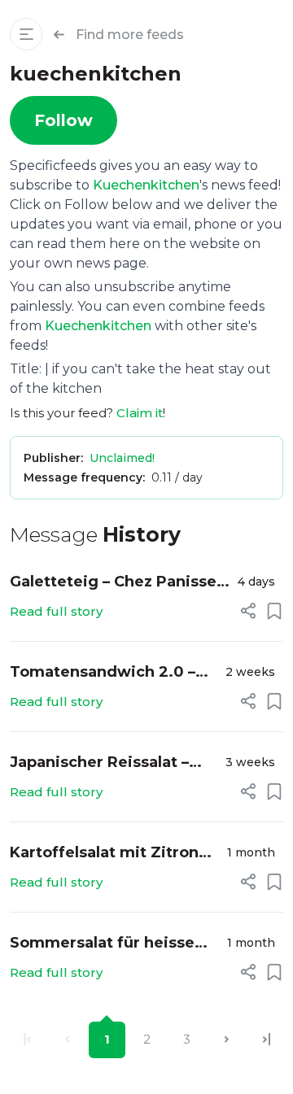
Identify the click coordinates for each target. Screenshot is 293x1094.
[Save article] (274, 611)
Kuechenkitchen (146, 185)
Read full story (56, 611)
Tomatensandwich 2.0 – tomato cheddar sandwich (112, 673)
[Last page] (266, 1040)
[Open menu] (26, 34)
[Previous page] (67, 1040)
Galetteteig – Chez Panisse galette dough (113, 583)
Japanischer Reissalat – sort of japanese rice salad (112, 763)
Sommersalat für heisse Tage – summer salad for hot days (106, 944)
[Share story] (248, 611)
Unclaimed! (122, 458)
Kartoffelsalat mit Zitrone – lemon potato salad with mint (109, 853)
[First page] (27, 1040)
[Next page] (226, 1040)
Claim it (139, 413)
